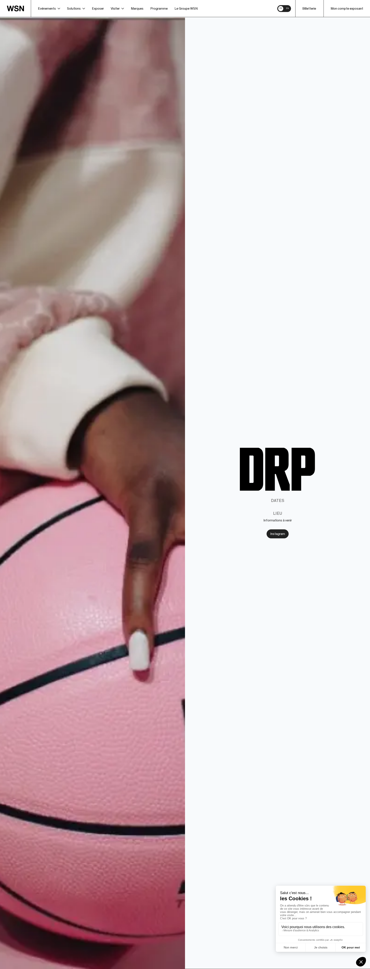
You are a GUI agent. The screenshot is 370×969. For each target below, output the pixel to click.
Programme (159, 8)
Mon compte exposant (347, 8)
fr (280, 8)
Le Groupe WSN (186, 8)
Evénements (47, 8)
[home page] (19, 8)
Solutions (74, 8)
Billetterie (309, 8)
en (287, 8)
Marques (137, 8)
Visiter (115, 8)
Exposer (98, 8)
